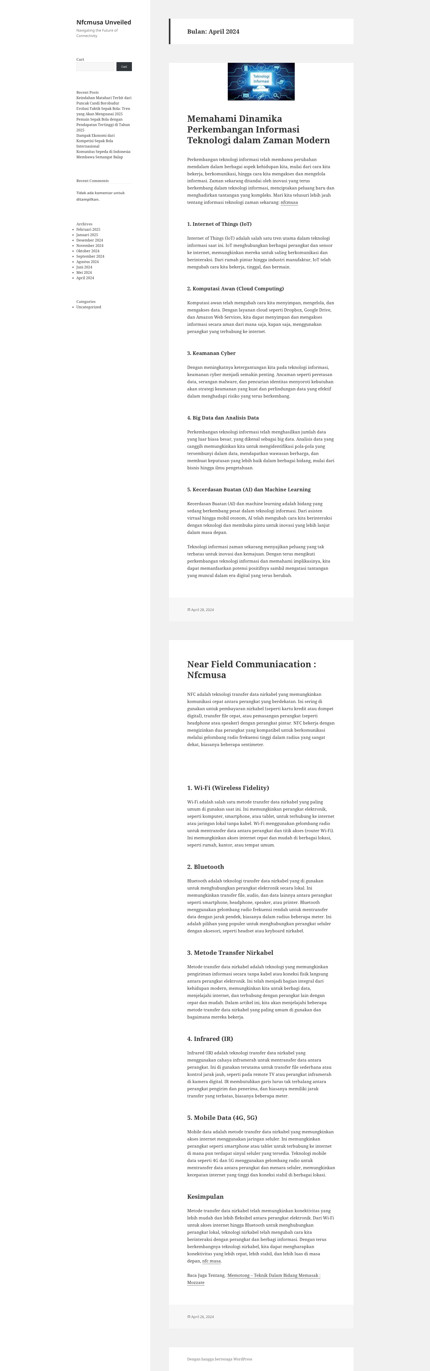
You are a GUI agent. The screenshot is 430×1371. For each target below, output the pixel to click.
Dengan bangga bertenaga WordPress (219, 1359)
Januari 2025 (87, 234)
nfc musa (211, 1261)
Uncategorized (88, 307)
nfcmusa (289, 202)
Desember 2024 (89, 240)
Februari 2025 (88, 229)
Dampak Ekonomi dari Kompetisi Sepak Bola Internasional (95, 141)
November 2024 (89, 245)
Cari (80, 59)
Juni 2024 (84, 267)
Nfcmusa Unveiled (103, 22)
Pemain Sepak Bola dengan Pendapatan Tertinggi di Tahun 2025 (103, 125)
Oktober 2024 (87, 250)
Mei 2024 (84, 272)
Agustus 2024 (87, 261)
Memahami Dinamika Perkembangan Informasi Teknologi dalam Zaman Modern (258, 129)
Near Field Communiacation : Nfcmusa (251, 669)
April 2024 (85, 277)
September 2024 (90, 256)
